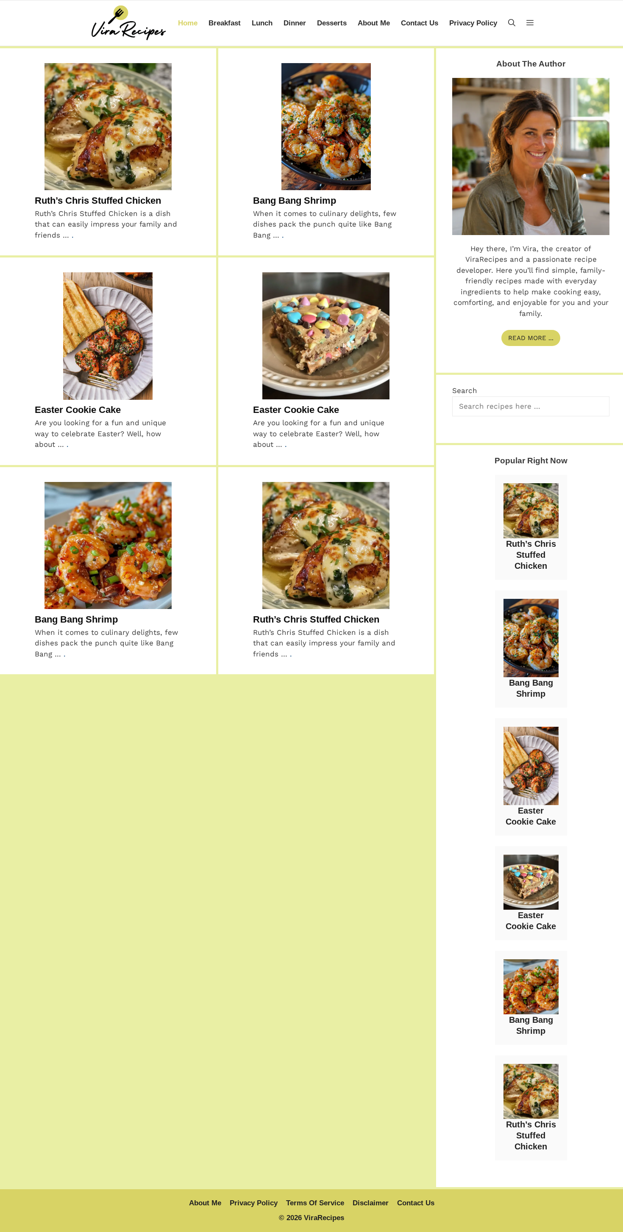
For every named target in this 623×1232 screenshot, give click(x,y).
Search (464, 390)
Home (187, 23)
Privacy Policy (473, 23)
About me (374, 23)
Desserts (332, 23)
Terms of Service (315, 1203)
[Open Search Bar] (512, 23)
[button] (530, 23)
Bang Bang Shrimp (294, 200)
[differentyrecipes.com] (128, 23)
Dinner (295, 23)
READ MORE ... (530, 338)
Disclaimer (371, 1203)
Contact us (419, 23)
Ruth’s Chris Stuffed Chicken (98, 200)
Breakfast (225, 23)
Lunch (262, 23)
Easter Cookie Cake (78, 409)
